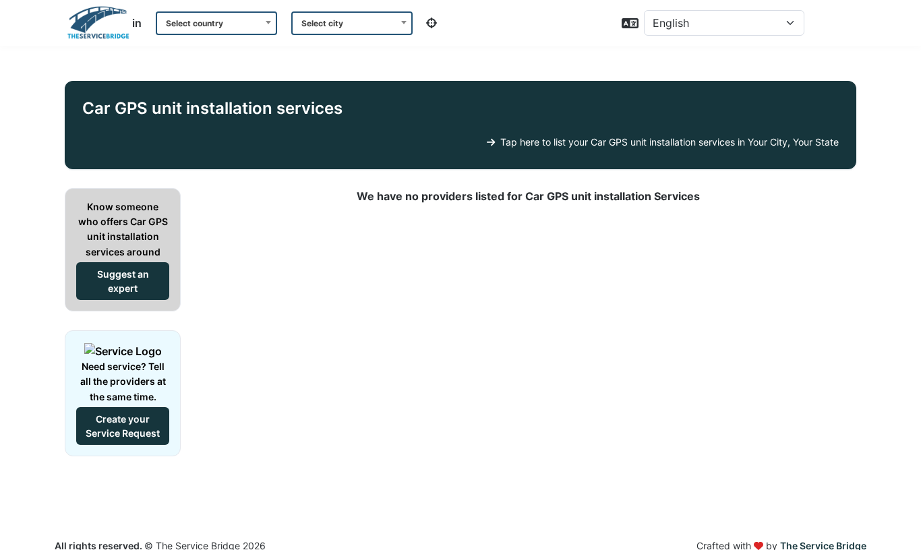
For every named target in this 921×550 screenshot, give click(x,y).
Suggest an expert (123, 281)
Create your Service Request (123, 426)
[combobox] (216, 23)
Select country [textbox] (194, 23)
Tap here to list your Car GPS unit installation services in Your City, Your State (668, 142)
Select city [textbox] (322, 23)
